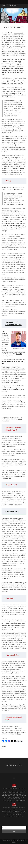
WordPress (5, 728)
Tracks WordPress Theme (10, 840)
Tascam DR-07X (20, 732)
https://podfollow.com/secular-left (14, 816)
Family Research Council (13, 225)
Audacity (19, 730)
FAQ (5, 578)
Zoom (19, 734)
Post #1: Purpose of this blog (15, 189)
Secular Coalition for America (11, 389)
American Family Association (17, 223)
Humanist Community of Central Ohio (13, 369)
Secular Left (10, 5)
